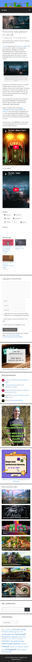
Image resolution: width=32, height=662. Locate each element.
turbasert (23, 649)
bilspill (11, 631)
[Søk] (27, 610)
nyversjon (6, 641)
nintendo (13, 638)
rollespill (5, 646)
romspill (12, 646)
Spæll (3, 649)
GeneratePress (16, 659)
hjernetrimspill (22, 637)
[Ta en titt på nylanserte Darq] (20, 242)
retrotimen (24, 644)
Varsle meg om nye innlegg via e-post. (14, 325)
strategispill (10, 649)
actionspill (16, 629)
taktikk (18, 649)
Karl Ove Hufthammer (11, 385)
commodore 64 (8, 634)
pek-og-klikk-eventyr (17, 641)
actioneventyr (7, 629)
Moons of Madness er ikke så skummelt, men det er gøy (8, 264)
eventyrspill (20, 634)
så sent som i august (21, 46)
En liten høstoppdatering (16, 400)
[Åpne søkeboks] (29, 10)
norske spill (19, 638)
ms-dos (9, 638)
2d (3, 629)
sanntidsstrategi (19, 646)
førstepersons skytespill (9, 637)
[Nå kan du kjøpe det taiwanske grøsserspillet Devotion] (8, 242)
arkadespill (5, 631)
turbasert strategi (6, 652)
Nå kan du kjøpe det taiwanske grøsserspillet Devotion (7, 249)
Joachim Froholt (22, 38)
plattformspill (7, 643)
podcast (17, 643)
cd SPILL (21, 631)
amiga (23, 629)
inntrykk (4, 638)
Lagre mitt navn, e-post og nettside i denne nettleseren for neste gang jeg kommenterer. (16, 314)
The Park (5, 46)
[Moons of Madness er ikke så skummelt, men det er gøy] (8, 258)
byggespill (16, 631)
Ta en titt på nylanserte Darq (19, 247)
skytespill (25, 646)
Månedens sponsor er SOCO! (10, 479)
